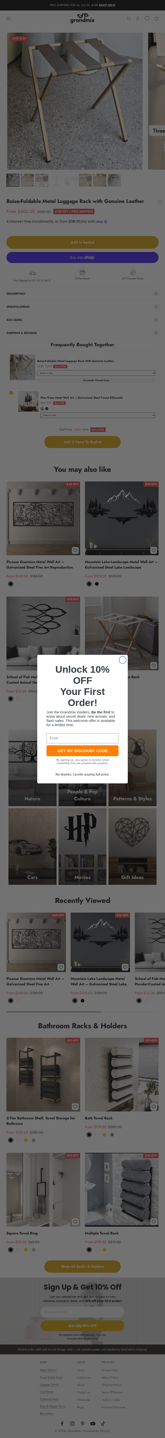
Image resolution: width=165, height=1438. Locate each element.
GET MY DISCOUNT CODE (83, 751)
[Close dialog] (122, 659)
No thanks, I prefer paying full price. (82, 774)
